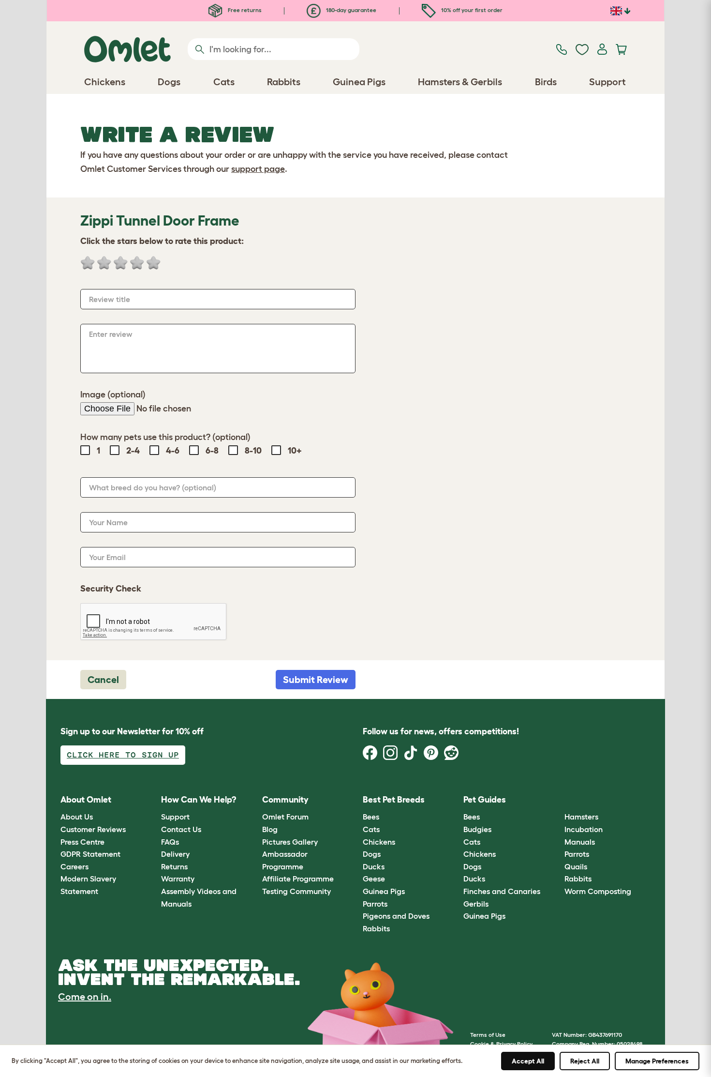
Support (175, 816)
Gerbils (476, 903)
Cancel (103, 679)
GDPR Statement (90, 853)
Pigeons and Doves (396, 915)
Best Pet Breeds (394, 799)
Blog (270, 829)
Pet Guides (484, 799)
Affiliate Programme (298, 878)
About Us (76, 816)
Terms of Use (487, 1034)
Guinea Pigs (384, 891)
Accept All (528, 1061)
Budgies (477, 829)
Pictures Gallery (290, 841)
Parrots (375, 903)
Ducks (374, 866)
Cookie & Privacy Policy (501, 1044)
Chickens (379, 841)
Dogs (372, 853)
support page (258, 169)
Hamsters (581, 816)
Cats (371, 829)
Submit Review (315, 679)
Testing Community (296, 891)
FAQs (170, 841)
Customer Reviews (93, 829)
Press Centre (82, 841)
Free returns (244, 10)
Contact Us (181, 829)
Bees (371, 816)
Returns (174, 866)
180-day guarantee (350, 10)
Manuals (579, 841)
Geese (374, 878)
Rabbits (376, 928)
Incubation (583, 829)
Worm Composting (597, 891)
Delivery (175, 853)
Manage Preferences (657, 1061)
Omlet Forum (285, 816)
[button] (557, 800)
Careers (74, 866)
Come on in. (84, 996)
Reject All (584, 1061)
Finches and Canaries (501, 891)
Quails (575, 866)
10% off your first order (471, 10)
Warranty (177, 878)
